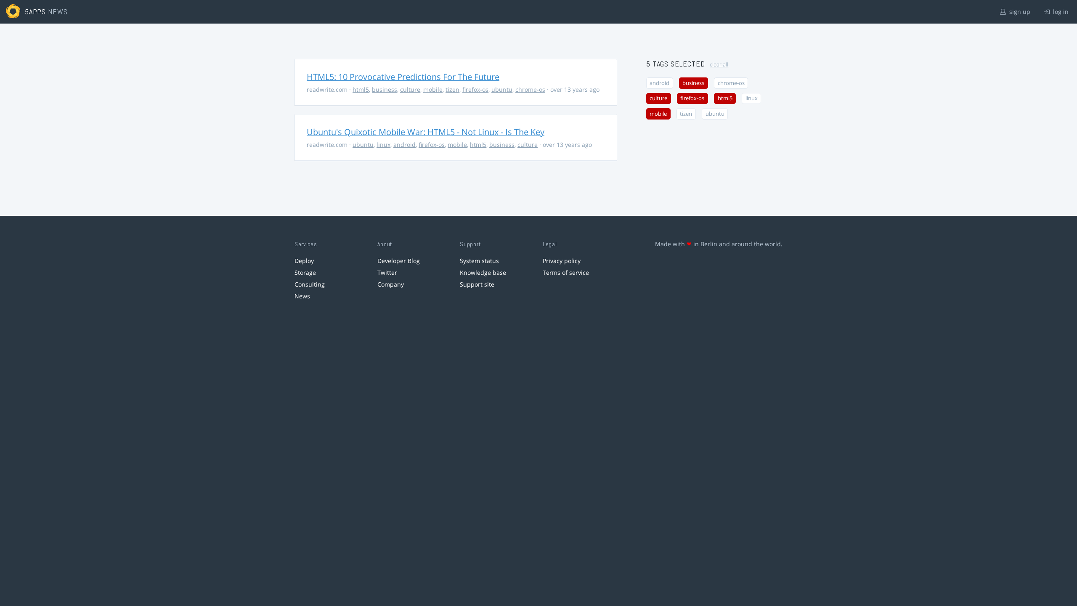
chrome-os (530, 89)
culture (410, 89)
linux (383, 145)
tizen (452, 89)
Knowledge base (483, 272)
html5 (361, 89)
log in (1060, 12)
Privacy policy (562, 261)
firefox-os (475, 89)
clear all (719, 64)
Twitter (387, 272)
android (404, 145)
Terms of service (566, 272)
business (384, 89)
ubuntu (501, 89)
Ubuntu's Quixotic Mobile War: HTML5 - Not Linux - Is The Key (425, 132)
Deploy (304, 261)
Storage (305, 272)
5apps (35, 11)
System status (479, 261)
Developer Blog (398, 261)
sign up (1019, 12)
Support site (477, 284)
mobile (433, 89)
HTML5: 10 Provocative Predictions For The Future (403, 76)
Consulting (309, 284)
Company (390, 284)
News (302, 296)
